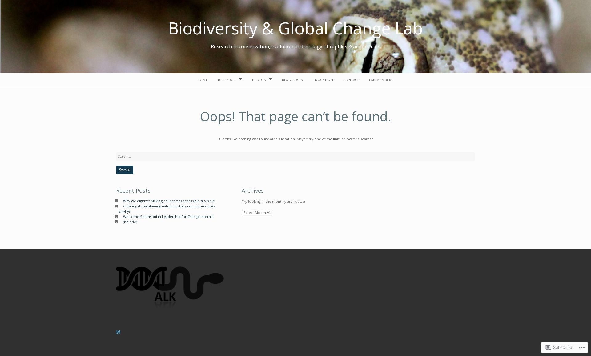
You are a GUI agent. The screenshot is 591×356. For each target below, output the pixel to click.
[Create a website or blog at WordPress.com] (118, 332)
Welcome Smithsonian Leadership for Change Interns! (168, 216)
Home (203, 80)
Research (227, 80)
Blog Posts (292, 80)
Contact (351, 80)
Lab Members (381, 80)
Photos (259, 80)
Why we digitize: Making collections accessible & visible (169, 200)
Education (323, 80)
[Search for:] (295, 156)
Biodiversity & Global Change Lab (295, 28)
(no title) (130, 221)
